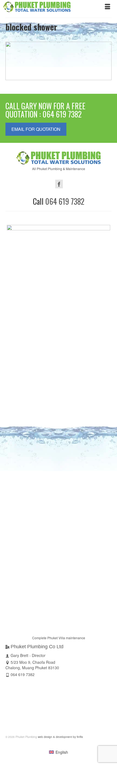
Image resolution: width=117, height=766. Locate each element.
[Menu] (107, 7)
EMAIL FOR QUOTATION (35, 129)
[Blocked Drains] (58, 61)
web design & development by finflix (60, 737)
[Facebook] (59, 184)
